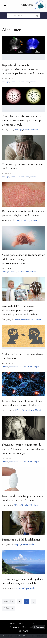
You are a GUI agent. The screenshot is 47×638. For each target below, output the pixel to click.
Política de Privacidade (23, 627)
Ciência (13, 81)
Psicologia (34, 366)
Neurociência (23, 81)
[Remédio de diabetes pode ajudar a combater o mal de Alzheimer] (23, 481)
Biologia (5, 81)
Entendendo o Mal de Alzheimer (21, 539)
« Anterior (8, 601)
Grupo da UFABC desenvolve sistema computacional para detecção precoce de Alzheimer (20, 310)
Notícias (33, 81)
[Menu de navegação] (5, 6)
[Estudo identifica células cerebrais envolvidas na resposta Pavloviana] (23, 384)
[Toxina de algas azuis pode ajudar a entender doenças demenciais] (23, 566)
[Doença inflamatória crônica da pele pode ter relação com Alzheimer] (23, 196)
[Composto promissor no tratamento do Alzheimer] (23, 149)
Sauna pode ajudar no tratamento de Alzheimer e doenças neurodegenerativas (23, 259)
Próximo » (8, 608)
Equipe (33, 623)
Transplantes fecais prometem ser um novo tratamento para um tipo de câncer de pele (22, 120)
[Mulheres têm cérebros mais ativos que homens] (23, 336)
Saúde (31, 544)
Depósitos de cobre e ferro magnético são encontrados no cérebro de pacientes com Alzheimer (23, 69)
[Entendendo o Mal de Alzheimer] (23, 523)
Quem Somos (16, 623)
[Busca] (37, 15)
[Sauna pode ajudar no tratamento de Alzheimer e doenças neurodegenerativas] (23, 238)
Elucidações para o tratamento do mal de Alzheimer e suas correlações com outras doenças (23, 449)
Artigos (17, 544)
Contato (23, 631)
